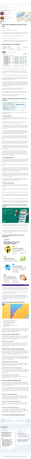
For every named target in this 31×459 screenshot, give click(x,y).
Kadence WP (24, 456)
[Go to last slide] (2, 439)
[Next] (28, 439)
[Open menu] (29, 1)
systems (4, 28)
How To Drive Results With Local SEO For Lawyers (7, 420)
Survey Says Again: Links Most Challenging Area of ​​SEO (23, 420)
